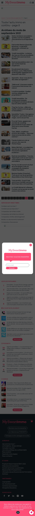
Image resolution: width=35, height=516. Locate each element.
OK (18, 512)
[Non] (33, 508)
